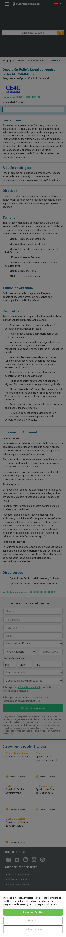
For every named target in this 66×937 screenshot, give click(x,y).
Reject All (33, 920)
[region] (33, 914)
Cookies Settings (33, 929)
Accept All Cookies (33, 912)
